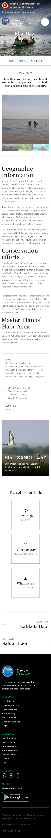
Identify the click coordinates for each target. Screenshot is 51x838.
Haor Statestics (9, 717)
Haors (22, 60)
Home (12, 60)
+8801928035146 (12, 12)
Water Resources (10, 750)
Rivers (5, 725)
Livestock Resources (12, 721)
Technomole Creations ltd (26, 818)
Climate (5, 758)
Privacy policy (8, 824)
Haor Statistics (9, 738)
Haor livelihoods (9, 742)
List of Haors (8, 701)
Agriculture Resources (12, 754)
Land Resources (9, 746)
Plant (4, 762)
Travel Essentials (9, 709)
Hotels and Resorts (10, 705)
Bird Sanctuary (8, 713)
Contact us (30, 12)
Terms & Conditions (11, 830)
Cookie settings (24, 824)
